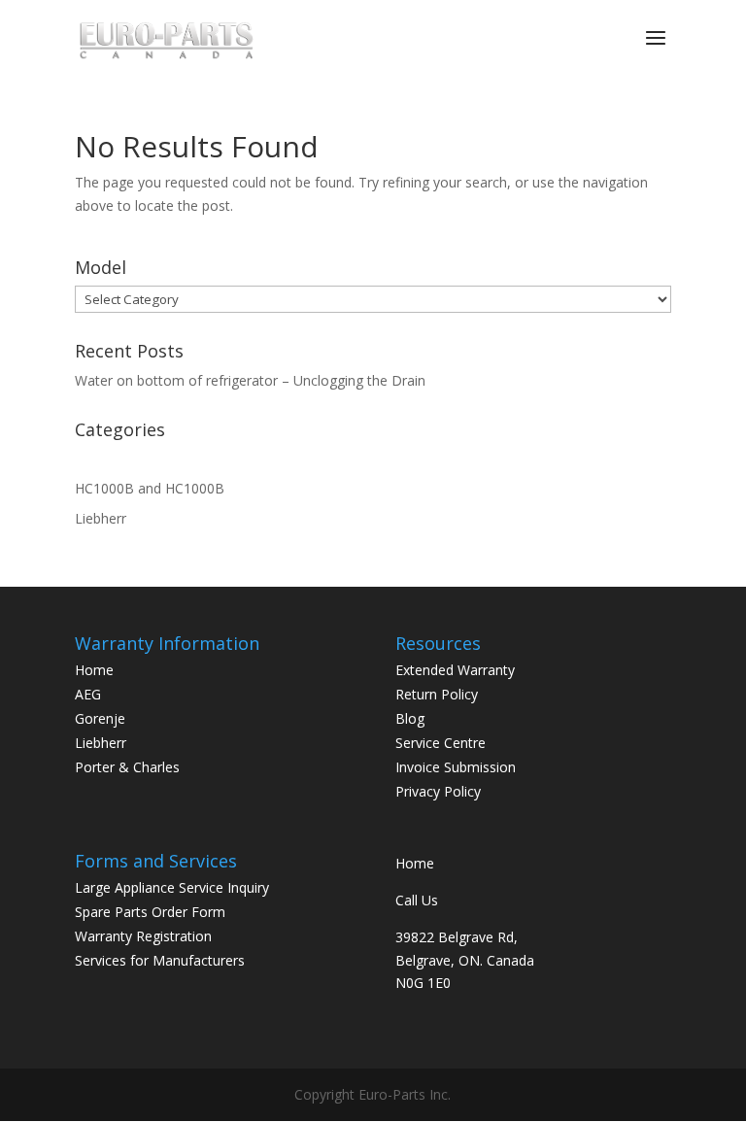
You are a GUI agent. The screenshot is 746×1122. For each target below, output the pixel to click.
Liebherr (100, 518)
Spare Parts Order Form (150, 911)
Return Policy (436, 694)
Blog (409, 718)
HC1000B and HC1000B (149, 488)
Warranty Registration (143, 936)
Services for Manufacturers (160, 960)
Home (94, 670)
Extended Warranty (455, 670)
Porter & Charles (127, 767)
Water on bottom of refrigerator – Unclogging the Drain (250, 380)
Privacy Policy (438, 791)
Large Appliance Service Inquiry (172, 887)
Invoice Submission (455, 767)
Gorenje (100, 718)
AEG (88, 694)
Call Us (416, 900)
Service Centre (440, 742)
